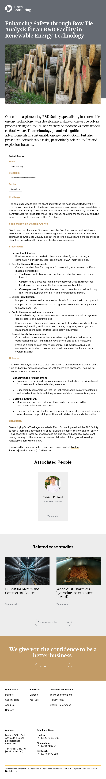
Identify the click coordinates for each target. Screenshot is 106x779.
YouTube (34, 700)
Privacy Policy (57, 700)
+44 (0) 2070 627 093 (48, 738)
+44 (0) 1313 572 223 (47, 754)
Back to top (11, 771)
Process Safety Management (23, 178)
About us (9, 705)
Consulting (15, 189)
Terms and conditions (61, 694)
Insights (9, 694)
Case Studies (12, 700)
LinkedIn (33, 694)
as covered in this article (77, 233)
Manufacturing (17, 166)
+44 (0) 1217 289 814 (47, 746)
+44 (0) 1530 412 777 (15, 748)
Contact (9, 710)
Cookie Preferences (60, 705)
